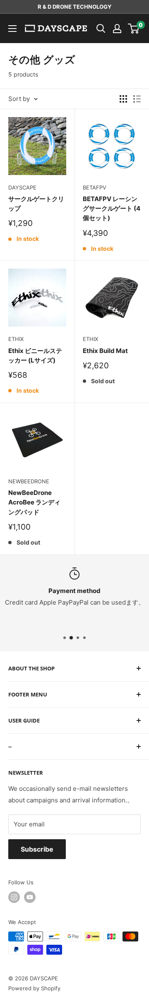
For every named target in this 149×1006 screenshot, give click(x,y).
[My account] (117, 28)
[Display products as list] (137, 99)
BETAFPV (94, 187)
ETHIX (16, 339)
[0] (134, 29)
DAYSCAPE (22, 187)
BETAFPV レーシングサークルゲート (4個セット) (111, 208)
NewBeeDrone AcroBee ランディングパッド (34, 502)
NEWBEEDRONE (28, 481)
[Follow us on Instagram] (14, 897)
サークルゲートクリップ (36, 203)
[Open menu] (12, 28)
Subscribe (37, 849)
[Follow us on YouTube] (30, 897)
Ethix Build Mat (105, 351)
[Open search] (101, 28)
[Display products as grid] (123, 99)
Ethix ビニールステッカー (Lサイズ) (35, 355)
